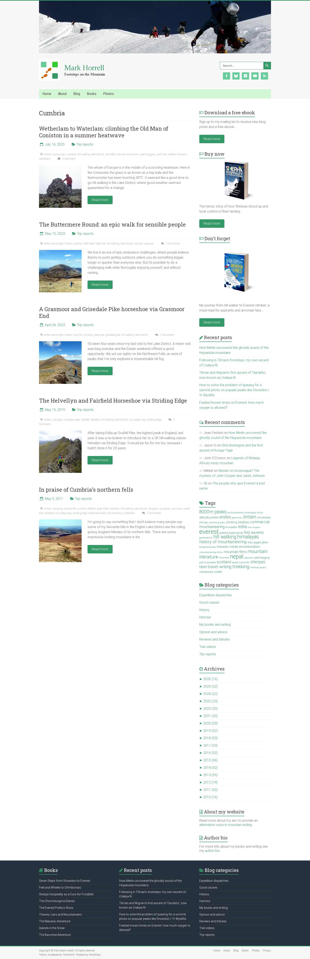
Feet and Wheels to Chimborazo (60, 887)
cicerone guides (217, 522)
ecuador (231, 527)
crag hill (77, 334)
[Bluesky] (236, 75)
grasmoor (99, 334)
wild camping (114, 513)
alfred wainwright (53, 243)
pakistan (248, 557)
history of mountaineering (223, 541)
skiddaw (49, 513)
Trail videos (207, 647)
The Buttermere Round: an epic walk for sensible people (112, 224)
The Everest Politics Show (56, 907)
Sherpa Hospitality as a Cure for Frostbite (66, 894)
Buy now (215, 154)
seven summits (241, 562)
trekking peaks (258, 567)
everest (209, 531)
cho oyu (203, 522)
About (226, 950)
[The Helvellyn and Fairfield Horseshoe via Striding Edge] (60, 432)
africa (260, 512)
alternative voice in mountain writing (225, 825)
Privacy (267, 950)
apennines (237, 517)
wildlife (218, 572)
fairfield (85, 419)
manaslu (222, 547)
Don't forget (217, 238)
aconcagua (250, 512)
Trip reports (84, 144)
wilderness (129, 513)
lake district (98, 154)
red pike (139, 243)
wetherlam (44, 158)
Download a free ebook (230, 112)
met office (110, 154)
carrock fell (70, 508)
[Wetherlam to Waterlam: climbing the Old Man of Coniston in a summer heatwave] (60, 167)
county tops (59, 154)
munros (224, 557)
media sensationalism (244, 547)
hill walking (84, 154)
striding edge (154, 419)
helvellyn (95, 419)
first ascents (254, 532)
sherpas (258, 562)
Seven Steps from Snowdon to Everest (64, 880)
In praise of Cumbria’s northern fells (86, 489)
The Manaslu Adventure (54, 921)
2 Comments (166, 334)
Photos (256, 950)
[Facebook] (226, 75)
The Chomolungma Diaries (57, 901)
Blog (236, 950)
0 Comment (68, 158)
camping (58, 508)
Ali (205, 483)
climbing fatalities (237, 522)
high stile (100, 243)
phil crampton (207, 562)
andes (225, 517)
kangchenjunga (207, 547)
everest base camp (231, 532)
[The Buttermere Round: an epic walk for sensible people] (60, 252)
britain (47, 154)
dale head (89, 243)
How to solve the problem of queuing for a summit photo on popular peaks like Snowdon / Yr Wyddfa (234, 390)
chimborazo (264, 517)
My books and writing (215, 625)
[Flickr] (245, 75)
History (204, 610)
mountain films (235, 552)
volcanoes (206, 571)
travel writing (220, 566)
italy (250, 542)
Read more (100, 200)
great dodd (103, 508)
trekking (240, 566)
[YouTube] (255, 75)
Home (46, 94)
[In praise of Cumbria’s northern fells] (60, 521)
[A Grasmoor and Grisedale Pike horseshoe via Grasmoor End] (60, 343)
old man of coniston (128, 154)
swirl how (161, 154)
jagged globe (260, 542)
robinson (149, 243)
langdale (153, 508)
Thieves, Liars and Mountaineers (60, 914)
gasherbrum (206, 537)
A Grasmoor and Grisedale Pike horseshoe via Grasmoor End (112, 312)
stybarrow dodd (97, 513)
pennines (177, 508)
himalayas (248, 537)
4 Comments (172, 243)
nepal (236, 556)
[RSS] (264, 75)
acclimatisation (235, 512)
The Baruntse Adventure (55, 934)
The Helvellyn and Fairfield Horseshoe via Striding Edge (113, 400)
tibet (203, 567)
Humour (205, 617)
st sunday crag (137, 419)
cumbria (71, 154)
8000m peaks (212, 511)
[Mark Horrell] (76, 62)
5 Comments (153, 513)
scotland (224, 562)
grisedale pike (112, 334)
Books (245, 950)
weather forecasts (177, 154)
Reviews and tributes (214, 639)
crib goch (58, 419)
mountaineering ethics (211, 552)
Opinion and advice (213, 632)
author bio (212, 851)
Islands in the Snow (52, 928)
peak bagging (147, 154)
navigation (165, 508)
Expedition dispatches (215, 595)
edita (77, 419)
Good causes (209, 602)
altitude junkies (209, 517)
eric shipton (254, 527)
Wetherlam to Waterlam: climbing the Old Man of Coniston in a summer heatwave (103, 132)
